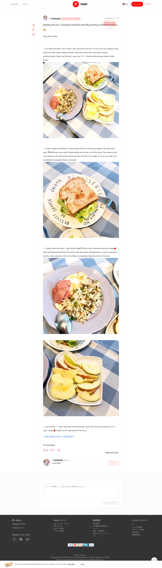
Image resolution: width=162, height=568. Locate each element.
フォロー (113, 463)
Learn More (71, 564)
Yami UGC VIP (66, 19)
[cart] (154, 560)
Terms (76, 555)
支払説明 (96, 523)
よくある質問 (137, 527)
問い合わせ (58, 526)
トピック (25, 4)
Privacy (82, 555)
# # (53, 437)
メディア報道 (59, 531)
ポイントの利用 (138, 530)
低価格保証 (136, 535)
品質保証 (135, 532)
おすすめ (14, 4)
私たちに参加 (59, 528)
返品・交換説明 (98, 531)
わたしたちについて (61, 523)
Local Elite (76, 19)
